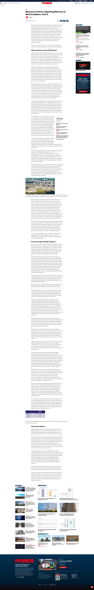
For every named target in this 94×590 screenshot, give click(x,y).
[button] (1, 3)
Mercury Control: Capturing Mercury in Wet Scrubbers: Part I (46, 499)
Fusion (27, 508)
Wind (26, 494)
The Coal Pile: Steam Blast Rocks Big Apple (62, 124)
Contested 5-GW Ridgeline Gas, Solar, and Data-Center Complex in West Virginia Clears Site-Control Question (31, 490)
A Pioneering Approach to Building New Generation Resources (72, 544)
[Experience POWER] (79, 0)
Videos (77, 60)
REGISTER (77, 41)
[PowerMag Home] (47, 3)
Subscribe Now (82, 91)
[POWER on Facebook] (19, 577)
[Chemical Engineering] (71, 0)
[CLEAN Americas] (91, 1)
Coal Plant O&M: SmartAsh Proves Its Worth (62, 130)
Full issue (58, 121)
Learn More (62, 567)
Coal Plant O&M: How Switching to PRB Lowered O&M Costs (62, 133)
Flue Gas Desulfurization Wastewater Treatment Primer (68, 530)
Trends (27, 537)
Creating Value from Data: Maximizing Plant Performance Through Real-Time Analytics (82, 35)
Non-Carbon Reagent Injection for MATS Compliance (47, 530)
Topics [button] (6, 3)
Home (1, 5)
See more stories (59, 139)
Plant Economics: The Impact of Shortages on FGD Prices (61, 127)
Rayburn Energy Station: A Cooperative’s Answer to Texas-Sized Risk (57, 544)
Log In (91, 3)
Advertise (83, 3)
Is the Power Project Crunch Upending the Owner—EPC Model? (43, 544)
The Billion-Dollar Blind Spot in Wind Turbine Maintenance (30, 496)
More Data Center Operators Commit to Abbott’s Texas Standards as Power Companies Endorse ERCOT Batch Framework (30, 526)
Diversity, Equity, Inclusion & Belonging (45, 576)
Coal (57, 122)
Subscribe (66, 578)
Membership (45, 574)
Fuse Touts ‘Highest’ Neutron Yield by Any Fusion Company (29, 510)
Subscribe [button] (87, 3)
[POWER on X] (21, 577)
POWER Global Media (80, 70)
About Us (49, 574)
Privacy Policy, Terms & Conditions (44, 575)
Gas (52, 542)
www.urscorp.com (40, 150)
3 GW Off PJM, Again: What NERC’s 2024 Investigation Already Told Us (30, 517)
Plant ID (78, 3)
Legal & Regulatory (29, 544)
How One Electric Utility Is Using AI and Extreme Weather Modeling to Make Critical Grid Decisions (83, 54)
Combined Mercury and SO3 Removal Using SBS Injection (46, 514)
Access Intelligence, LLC (45, 584)
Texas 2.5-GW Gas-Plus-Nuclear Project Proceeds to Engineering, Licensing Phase (30, 504)
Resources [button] (14, 3)
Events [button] (10, 3)
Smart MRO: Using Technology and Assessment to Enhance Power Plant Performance (82, 46)
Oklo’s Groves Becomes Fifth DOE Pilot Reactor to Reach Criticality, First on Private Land (30, 540)
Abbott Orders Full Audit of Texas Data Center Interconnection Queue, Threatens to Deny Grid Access (30, 547)
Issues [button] (18, 3)
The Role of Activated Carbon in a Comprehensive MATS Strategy (67, 514)
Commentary (27, 515)
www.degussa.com (35, 153)
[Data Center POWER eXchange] (86, 0)
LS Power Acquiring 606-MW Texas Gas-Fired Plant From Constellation (30, 532)
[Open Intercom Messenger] (92, 587)
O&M (4, 5)
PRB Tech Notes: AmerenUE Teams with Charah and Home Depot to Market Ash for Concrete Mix (62, 136)
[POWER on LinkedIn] (23, 577)
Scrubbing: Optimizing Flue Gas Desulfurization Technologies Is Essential (69, 499)
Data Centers (28, 501)
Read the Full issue (41, 546)
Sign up (76, 577)
